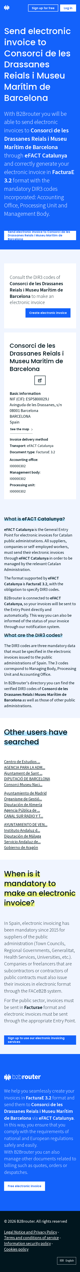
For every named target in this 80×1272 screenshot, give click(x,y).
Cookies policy (16, 1249)
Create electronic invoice (48, 313)
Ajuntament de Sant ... (23, 773)
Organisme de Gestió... (23, 798)
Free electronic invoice (24, 1186)
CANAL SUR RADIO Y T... (23, 816)
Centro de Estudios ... (22, 761)
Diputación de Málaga (22, 836)
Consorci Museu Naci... (23, 784)
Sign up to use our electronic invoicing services (36, 1040)
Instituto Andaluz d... (22, 830)
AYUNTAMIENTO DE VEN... (25, 824)
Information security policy (27, 1243)
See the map (19, 429)
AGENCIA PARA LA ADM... (24, 767)
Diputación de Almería (23, 804)
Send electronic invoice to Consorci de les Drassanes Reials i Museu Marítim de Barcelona (39, 235)
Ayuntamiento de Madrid (25, 793)
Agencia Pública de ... (22, 810)
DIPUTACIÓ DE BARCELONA (27, 778)
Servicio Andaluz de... (22, 841)
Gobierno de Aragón (21, 847)
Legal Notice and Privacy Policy (30, 1232)
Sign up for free (43, 8)
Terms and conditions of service (31, 1237)
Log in (68, 8)
